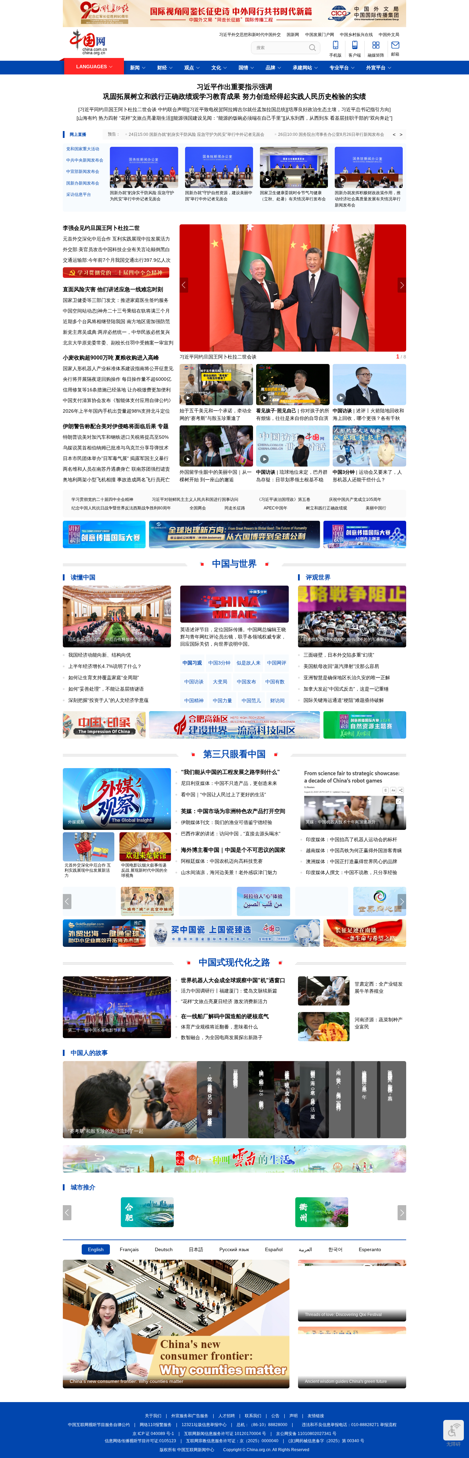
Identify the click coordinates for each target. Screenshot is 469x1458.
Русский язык (234, 1250)
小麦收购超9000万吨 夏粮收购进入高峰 (111, 358)
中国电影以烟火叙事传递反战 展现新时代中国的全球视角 (144, 870)
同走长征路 (235, 508)
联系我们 (253, 1416)
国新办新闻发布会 (82, 183)
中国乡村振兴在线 (356, 34)
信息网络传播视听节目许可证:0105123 (140, 1441)
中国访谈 (342, 410)
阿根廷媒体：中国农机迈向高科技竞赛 (222, 861)
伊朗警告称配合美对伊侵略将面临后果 (109, 426)
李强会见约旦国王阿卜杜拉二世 (101, 228)
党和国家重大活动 (82, 148)
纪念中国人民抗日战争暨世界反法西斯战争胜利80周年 (121, 508)
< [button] (394, 134)
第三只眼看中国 (234, 754)
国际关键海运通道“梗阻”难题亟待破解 (344, 700)
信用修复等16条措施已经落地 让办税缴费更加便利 (117, 389)
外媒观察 (76, 822)
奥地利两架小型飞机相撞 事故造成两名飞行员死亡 (116, 479)
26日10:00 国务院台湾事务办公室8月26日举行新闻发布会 (331, 134)
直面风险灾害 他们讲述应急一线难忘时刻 (113, 289)
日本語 (196, 1250)
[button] (402, 285)
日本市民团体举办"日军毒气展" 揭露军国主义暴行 (116, 458)
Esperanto (370, 1250)
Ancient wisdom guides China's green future (346, 1381)
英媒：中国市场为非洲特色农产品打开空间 (233, 811)
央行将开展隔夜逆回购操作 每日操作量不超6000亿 (117, 379)
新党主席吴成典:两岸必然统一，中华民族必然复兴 (116, 332)
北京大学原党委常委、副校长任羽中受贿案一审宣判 (118, 342)
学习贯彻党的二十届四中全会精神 (102, 499)
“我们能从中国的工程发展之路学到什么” (230, 772)
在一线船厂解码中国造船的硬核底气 (225, 1016)
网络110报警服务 (156, 1425)
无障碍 (453, 1444)
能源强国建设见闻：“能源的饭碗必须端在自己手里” (228, 118)
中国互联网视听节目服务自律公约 (99, 1425)
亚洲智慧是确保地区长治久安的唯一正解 (347, 677)
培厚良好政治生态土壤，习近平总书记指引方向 (338, 109)
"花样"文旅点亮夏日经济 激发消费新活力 (224, 1001)
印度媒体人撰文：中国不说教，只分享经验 (351, 872)
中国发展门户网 (319, 34)
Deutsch (164, 1250)
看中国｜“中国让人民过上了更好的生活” (223, 794)
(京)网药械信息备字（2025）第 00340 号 (326, 1441)
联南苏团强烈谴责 (150, 469)
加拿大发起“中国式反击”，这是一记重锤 (346, 689)
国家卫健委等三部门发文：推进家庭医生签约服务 (116, 300)
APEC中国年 (275, 508)
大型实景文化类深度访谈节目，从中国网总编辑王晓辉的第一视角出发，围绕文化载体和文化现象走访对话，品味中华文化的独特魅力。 (233, 637)
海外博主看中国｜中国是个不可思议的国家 (233, 850)
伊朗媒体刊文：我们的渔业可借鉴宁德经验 (226, 822)
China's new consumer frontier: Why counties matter (126, 1381)
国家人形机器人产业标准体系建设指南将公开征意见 (118, 368)
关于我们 (153, 1416)
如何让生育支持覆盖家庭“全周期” (103, 677)
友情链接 (316, 1416)
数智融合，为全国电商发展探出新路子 (222, 1037)
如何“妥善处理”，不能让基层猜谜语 (106, 689)
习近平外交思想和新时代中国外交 (250, 34)
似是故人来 (249, 663)
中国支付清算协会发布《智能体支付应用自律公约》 (118, 400)
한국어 (335, 1250)
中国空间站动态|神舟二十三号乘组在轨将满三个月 (116, 311)
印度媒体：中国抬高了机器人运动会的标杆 (351, 839)
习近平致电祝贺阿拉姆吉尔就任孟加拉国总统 (238, 109)
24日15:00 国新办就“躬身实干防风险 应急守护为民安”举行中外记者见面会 (196, 134)
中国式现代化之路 (234, 962)
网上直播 (78, 134)
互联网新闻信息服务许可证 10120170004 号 (225, 1434)
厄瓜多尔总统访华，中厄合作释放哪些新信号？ (111, 639)
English (96, 1250)
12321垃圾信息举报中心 (204, 1425)
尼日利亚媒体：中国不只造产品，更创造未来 (229, 783)
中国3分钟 (344, 472)
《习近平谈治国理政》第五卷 (283, 499)
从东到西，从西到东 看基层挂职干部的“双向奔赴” (338, 118)
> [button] (401, 134)
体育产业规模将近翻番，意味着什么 (219, 1027)
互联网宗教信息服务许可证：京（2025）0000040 (232, 1441)
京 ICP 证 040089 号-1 (153, 1434)
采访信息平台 (78, 194)
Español (274, 1250)
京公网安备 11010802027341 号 (306, 1434)
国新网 (293, 34)
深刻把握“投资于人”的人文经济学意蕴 (108, 700)
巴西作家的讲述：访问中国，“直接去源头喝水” (231, 833)
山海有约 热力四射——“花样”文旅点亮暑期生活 (230, 357)
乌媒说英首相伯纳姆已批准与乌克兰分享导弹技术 (116, 447)
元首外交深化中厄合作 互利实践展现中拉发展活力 (116, 239)
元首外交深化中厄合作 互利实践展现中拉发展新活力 (88, 870)
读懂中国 (83, 577)
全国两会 (198, 508)
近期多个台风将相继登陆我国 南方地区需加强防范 (116, 321)
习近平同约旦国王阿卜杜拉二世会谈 (118, 109)
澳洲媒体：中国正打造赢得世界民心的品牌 (351, 861)
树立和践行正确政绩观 (326, 508)
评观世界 (318, 577)
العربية (305, 1250)
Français (129, 1250)
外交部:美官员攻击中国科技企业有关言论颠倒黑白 (116, 249)
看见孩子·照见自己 (276, 410)
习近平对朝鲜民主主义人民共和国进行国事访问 (195, 499)
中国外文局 (389, 34)
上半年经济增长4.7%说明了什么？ (105, 666)
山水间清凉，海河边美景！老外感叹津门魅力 (229, 872)
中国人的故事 (89, 1052)
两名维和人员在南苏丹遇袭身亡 (96, 469)
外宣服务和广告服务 (189, 1416)
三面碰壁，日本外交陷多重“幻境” (339, 655)
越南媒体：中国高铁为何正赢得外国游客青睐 (354, 850)
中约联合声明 (172, 109)
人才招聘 (226, 1416)
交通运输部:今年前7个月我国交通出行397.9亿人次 (117, 260)
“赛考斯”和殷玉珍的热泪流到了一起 (106, 1131)
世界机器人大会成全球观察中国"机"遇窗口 (233, 980)
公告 (275, 1416)
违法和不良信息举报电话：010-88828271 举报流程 (349, 1425)
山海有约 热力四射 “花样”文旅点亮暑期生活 (124, 118)
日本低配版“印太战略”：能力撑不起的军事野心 (345, 639)
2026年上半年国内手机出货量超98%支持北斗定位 (116, 411)
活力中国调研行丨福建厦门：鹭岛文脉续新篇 (229, 990)
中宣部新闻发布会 (82, 171)
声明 (293, 1416)
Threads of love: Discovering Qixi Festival (343, 1314)
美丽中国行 (376, 508)
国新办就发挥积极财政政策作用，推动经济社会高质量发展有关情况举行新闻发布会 (368, 199)
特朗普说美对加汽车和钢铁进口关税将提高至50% (116, 437)
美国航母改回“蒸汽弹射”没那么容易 (341, 666)
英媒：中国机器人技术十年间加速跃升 (341, 822)
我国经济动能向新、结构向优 (99, 655)
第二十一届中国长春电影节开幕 (97, 1030)
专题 (163, 426)
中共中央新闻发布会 (84, 160)
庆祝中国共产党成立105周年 (355, 499)
